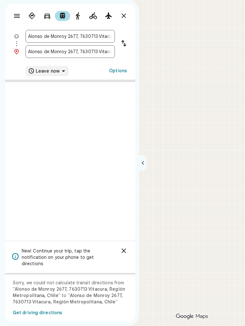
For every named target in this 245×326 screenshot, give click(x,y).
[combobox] (70, 36)
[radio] (32, 16)
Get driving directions (37, 312)
